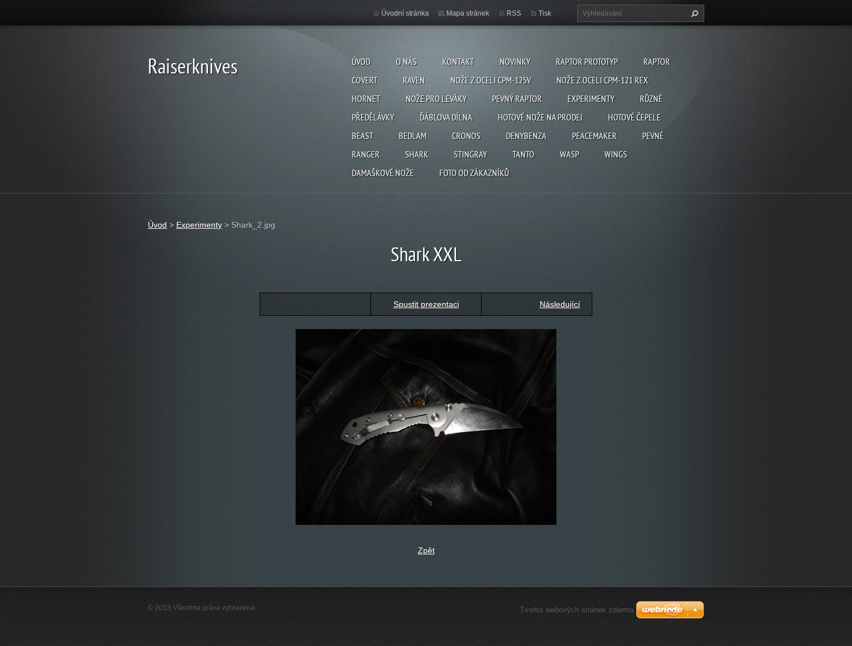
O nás (406, 61)
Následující (560, 304)
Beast (362, 135)
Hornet (366, 98)
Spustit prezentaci (426, 304)
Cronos (466, 135)
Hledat (693, 13)
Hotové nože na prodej (540, 117)
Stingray (470, 154)
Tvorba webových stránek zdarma (576, 609)
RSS (514, 13)
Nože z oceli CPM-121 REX (602, 80)
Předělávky (373, 117)
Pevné (653, 135)
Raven (414, 80)
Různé (651, 98)
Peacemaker (594, 135)
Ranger (366, 154)
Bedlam (413, 135)
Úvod (361, 61)
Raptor (656, 61)
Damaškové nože (383, 172)
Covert (364, 80)
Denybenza (526, 135)
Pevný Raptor (517, 98)
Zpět (426, 550)
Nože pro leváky (436, 98)
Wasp (569, 154)
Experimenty (590, 98)
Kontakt (458, 61)
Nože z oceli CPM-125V (490, 80)
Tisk (544, 13)
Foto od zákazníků (474, 172)
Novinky (515, 61)
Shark (416, 154)
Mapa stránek (467, 13)
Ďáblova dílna (446, 117)
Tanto (523, 154)
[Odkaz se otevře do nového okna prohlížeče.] (426, 425)
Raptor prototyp (587, 61)
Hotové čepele (634, 117)
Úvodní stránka (405, 13)
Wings (616, 154)
